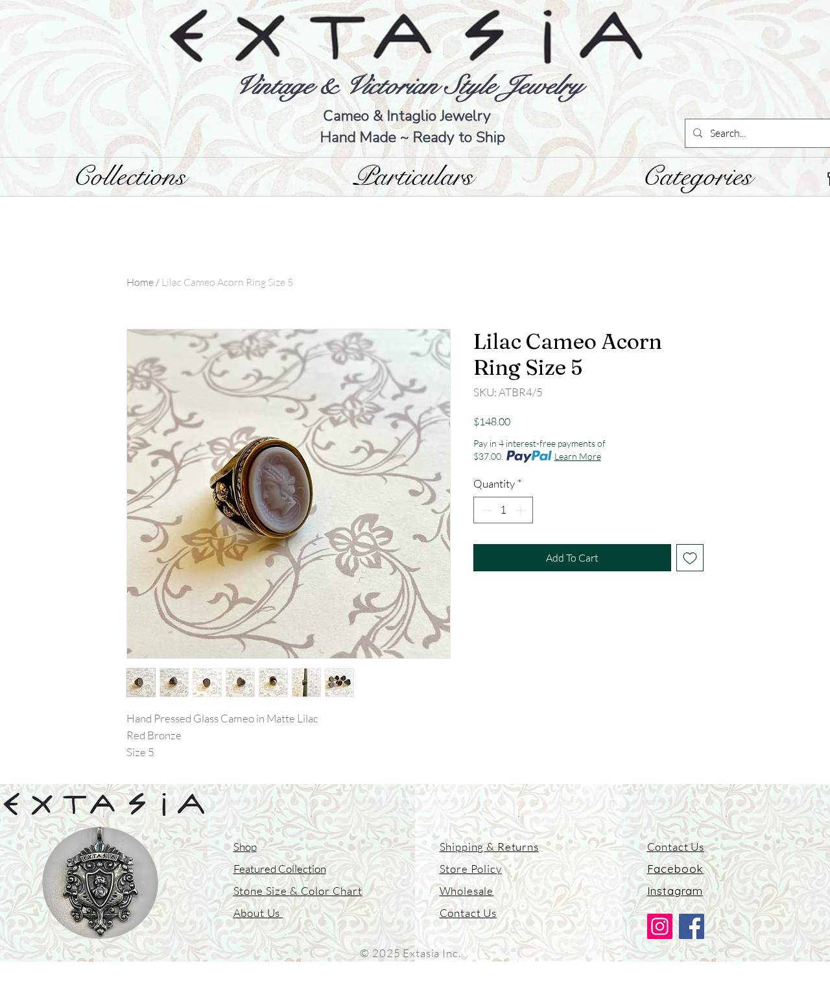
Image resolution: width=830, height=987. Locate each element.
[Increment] (522, 510)
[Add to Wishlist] (690, 557)
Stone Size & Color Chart (297, 891)
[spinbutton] (503, 510)
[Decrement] (485, 510)
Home (140, 282)
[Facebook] (691, 926)
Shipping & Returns (489, 846)
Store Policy (471, 868)
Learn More (577, 456)
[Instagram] (659, 926)
